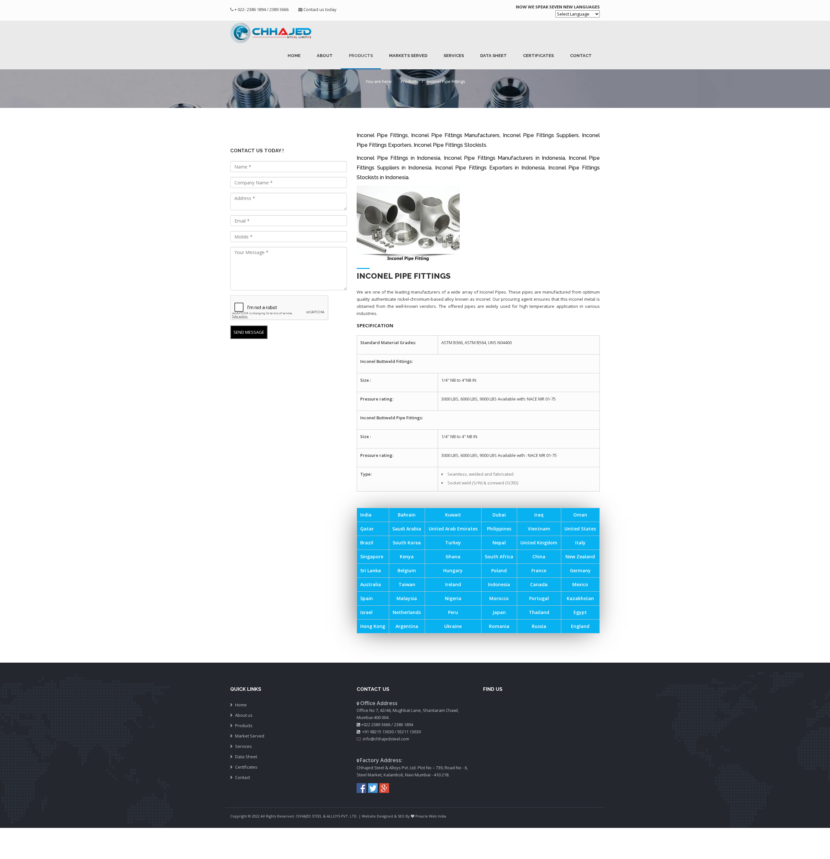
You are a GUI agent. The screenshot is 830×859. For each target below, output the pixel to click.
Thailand (539, 612)
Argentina (407, 626)
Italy (580, 543)
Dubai (499, 515)
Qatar (367, 529)
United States (580, 529)
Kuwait (453, 515)
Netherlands (407, 612)
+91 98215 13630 (378, 732)
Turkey (453, 543)
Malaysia (407, 598)
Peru (453, 612)
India (366, 515)
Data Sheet (493, 55)
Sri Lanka (370, 570)
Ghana (452, 556)
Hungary (453, 570)
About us (244, 715)
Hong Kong (372, 626)
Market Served (249, 736)
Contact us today (320, 9)
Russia (539, 626)
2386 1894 (403, 724)
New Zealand (580, 556)
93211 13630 (409, 732)
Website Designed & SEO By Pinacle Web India (404, 816)
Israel (366, 612)
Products (361, 55)
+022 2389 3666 (375, 724)
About (325, 55)
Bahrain (407, 515)
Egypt (580, 612)
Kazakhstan (580, 598)
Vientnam (539, 529)
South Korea (407, 543)
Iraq (538, 515)
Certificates (538, 55)
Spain (366, 598)
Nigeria (453, 598)
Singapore (371, 556)
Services (454, 55)
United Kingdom (538, 543)
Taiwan (406, 584)
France (538, 570)
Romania (499, 626)
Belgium (406, 570)
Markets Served (408, 55)
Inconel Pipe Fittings (446, 81)
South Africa (499, 556)
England (580, 626)
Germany (580, 570)
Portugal (539, 598)
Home (294, 55)
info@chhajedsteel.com (386, 739)
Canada (539, 584)
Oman (580, 515)
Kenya (407, 556)
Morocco (499, 598)
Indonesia (499, 584)
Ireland (453, 584)
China (538, 556)
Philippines (499, 529)
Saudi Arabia (406, 529)
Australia (370, 584)
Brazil (366, 543)
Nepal (499, 543)
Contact (581, 55)
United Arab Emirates (453, 529)
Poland (499, 570)
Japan (499, 612)
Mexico (580, 584)
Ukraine (453, 626)
